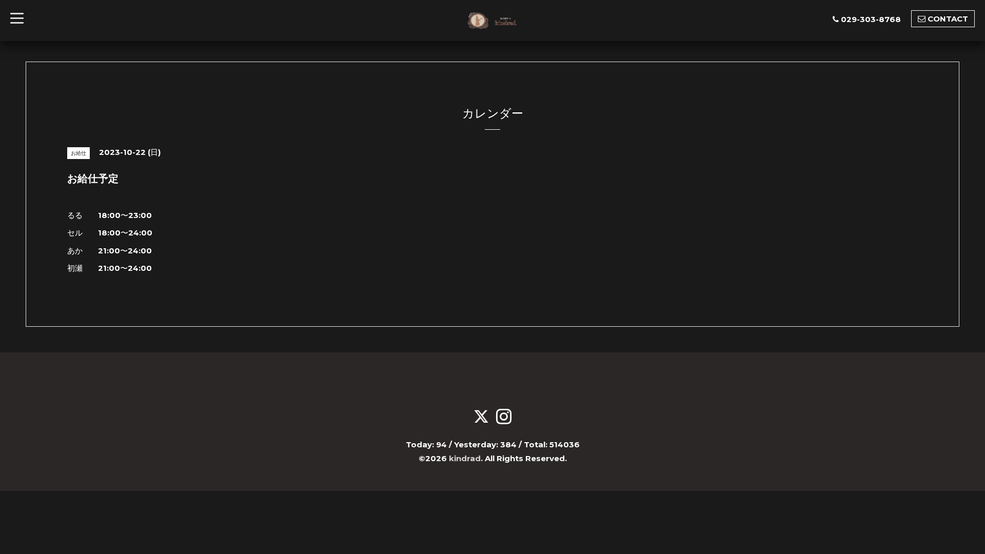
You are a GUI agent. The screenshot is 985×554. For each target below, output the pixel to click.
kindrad (465, 458)
